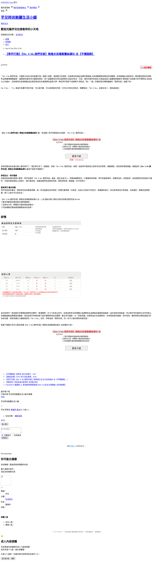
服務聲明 (98, 532)
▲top (3, 420)
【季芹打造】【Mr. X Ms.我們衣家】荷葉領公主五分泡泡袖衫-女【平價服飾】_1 (36, 379)
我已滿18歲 (5, 558)
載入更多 (5, 424)
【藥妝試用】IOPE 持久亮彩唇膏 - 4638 (20, 377)
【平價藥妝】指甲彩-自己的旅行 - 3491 (20, 374)
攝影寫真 (18, 416)
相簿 (7, 39)
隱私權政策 (89, 532)
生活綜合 (19, 35)
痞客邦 (13, 410)
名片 (7, 44)
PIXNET (59, 532)
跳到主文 (4, 24)
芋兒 (2, 397)
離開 (12, 558)
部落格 (8, 42)
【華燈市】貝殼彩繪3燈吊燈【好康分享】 (22, 382)
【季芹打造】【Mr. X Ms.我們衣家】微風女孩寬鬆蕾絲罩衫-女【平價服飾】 (50, 54)
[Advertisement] (20, 109)
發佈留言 (5, 438)
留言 (18, 410)
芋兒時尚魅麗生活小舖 (19, 17)
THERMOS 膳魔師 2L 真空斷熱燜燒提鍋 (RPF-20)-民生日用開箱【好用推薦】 (35, 385)
